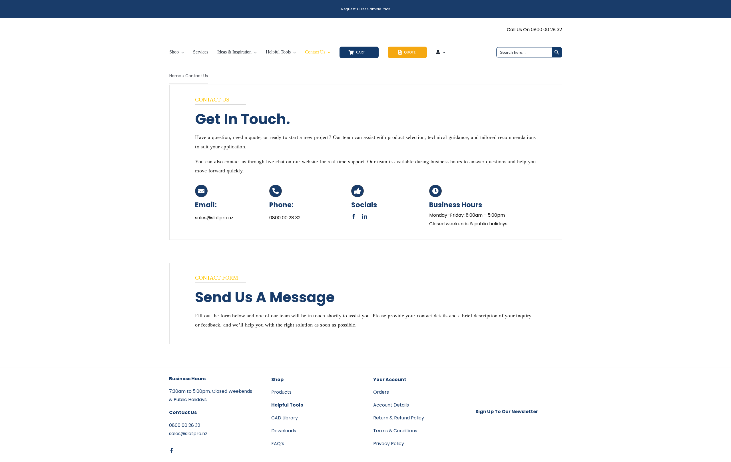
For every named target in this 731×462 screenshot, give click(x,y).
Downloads (283, 430)
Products (281, 392)
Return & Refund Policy (398, 418)
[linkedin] (364, 216)
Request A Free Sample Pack (365, 9)
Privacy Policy (388, 443)
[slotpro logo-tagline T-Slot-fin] (201, 23)
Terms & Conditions (395, 430)
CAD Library (284, 418)
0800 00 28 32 (184, 425)
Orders (381, 392)
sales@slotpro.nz (188, 433)
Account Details (391, 405)
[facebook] (353, 216)
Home (175, 76)
